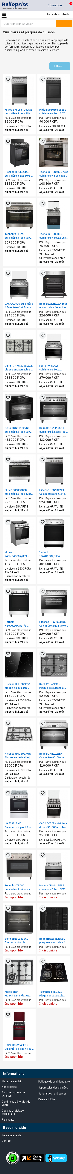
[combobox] (26, 23)
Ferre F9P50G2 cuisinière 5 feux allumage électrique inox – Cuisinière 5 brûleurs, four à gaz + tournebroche (52, 367)
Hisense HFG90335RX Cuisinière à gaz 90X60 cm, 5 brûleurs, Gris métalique (53, 623)
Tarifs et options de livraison (13, 1094)
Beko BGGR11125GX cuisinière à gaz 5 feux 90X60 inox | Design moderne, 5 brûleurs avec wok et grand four (53, 430)
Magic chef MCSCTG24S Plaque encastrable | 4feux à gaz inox (18, 993)
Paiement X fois (47, 1099)
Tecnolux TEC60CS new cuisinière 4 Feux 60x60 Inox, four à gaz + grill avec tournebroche (53, 174)
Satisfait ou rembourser (52, 1093)
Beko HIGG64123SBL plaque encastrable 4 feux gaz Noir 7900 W (52, 940)
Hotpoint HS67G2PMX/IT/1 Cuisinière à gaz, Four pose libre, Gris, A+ (18, 623)
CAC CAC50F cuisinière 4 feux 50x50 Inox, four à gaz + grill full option (53, 825)
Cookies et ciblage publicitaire (13, 1112)
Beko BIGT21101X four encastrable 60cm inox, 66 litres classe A (53, 305)
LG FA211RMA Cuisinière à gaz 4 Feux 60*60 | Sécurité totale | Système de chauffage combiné (19, 825)
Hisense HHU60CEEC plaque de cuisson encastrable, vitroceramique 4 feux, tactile (19, 686)
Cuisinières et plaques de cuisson (29, 32)
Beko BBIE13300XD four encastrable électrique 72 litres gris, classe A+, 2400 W (19, 940)
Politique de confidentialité (54, 1081)
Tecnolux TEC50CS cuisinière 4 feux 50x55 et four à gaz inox (53, 236)
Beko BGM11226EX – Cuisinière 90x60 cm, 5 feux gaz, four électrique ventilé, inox (53, 755)
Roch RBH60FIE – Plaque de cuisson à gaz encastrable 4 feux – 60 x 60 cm (53, 686)
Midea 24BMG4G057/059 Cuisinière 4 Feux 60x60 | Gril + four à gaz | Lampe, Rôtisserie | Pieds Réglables (19, 554)
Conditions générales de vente (16, 1103)
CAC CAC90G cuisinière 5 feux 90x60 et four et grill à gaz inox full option (19, 305)
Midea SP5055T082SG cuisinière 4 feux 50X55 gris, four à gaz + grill (19, 111)
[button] (68, 5)
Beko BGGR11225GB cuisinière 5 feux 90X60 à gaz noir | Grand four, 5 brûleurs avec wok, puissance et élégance (19, 430)
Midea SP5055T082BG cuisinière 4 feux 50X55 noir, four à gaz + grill (53, 111)
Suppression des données (53, 1087)
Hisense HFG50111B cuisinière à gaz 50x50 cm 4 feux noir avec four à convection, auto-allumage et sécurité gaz (18, 174)
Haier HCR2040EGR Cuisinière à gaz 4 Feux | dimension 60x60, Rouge (19, 1047)
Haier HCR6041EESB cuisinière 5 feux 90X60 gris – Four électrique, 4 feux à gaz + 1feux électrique (53, 887)
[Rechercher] (64, 23)
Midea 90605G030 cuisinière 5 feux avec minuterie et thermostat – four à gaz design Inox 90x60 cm (18, 492)
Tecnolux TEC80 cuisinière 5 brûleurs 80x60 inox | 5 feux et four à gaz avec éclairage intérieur (17, 887)
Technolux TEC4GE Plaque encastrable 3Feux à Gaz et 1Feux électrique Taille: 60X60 (52, 993)
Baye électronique (20, 117)
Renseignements (11, 1135)
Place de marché (11, 1081)
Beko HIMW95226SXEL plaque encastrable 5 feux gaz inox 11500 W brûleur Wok (19, 367)
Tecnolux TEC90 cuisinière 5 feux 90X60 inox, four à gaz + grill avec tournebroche (19, 236)
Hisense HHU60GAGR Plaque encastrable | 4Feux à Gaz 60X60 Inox (19, 755)
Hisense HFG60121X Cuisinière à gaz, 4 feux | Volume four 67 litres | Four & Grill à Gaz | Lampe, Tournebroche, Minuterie (53, 492)
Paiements (8, 1119)
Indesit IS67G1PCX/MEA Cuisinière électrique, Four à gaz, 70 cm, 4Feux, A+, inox (52, 554)
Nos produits (9, 1087)
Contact (6, 1141)
